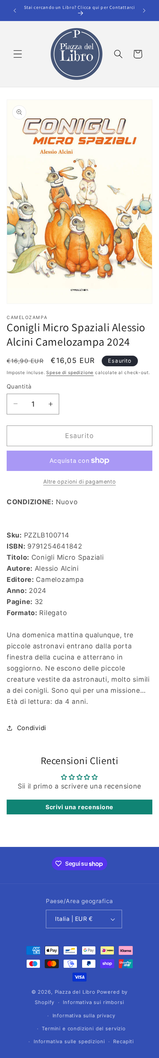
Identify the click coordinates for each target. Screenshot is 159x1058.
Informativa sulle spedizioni (69, 1041)
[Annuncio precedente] (15, 10)
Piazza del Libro (75, 992)
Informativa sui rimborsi (93, 1002)
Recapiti (123, 1041)
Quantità (19, 386)
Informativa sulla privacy (84, 1015)
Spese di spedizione (70, 372)
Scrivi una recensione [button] (79, 807)
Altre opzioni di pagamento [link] (79, 481)
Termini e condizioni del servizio (84, 1028)
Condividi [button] (31, 728)
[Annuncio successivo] (144, 10)
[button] (18, 54)
